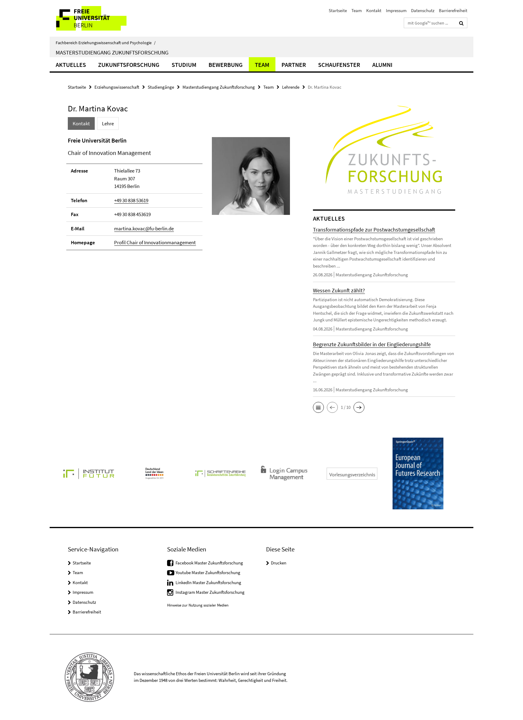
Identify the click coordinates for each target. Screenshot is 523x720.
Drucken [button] (278, 563)
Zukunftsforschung (129, 64)
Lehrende (290, 87)
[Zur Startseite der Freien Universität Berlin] (100, 18)
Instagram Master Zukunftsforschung (210, 592)
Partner (293, 64)
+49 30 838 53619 (131, 200)
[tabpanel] (179, 196)
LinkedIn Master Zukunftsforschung (208, 582)
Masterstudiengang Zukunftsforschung (112, 52)
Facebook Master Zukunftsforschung (209, 563)
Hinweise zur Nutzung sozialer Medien (198, 605)
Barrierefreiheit (453, 10)
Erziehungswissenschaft (116, 87)
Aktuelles (71, 64)
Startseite (338, 10)
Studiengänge (161, 87)
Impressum (396, 10)
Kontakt (373, 10)
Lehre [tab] (108, 123)
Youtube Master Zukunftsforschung (208, 572)
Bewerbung (226, 64)
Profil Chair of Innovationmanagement (155, 242)
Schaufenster (339, 64)
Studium (184, 64)
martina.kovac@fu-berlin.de (144, 228)
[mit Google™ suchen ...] (461, 23)
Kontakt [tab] (81, 123)
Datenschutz (422, 10)
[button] (318, 407)
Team (356, 10)
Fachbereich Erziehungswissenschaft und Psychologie (106, 43)
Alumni (382, 64)
